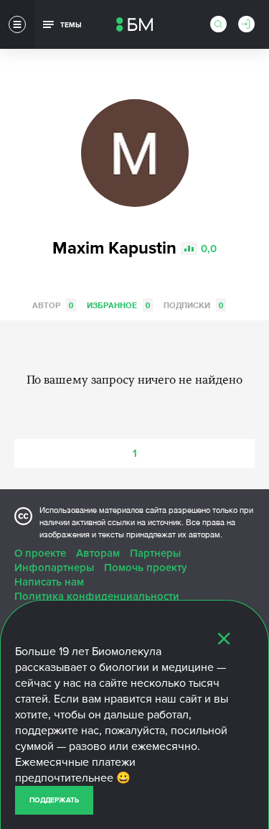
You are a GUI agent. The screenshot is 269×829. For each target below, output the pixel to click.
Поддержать (54, 800)
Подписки (193, 305)
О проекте (40, 553)
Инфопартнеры (54, 567)
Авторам (98, 553)
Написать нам (49, 581)
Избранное (118, 305)
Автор (52, 305)
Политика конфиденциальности (96, 596)
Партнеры (155, 553)
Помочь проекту (145, 567)
